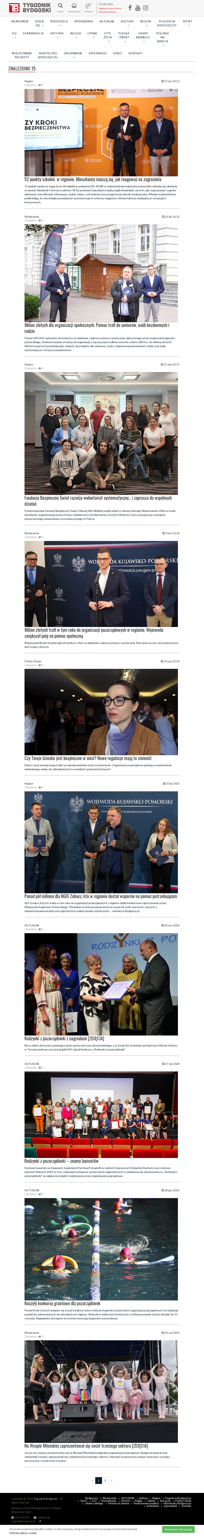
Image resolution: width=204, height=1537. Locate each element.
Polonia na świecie (118, 1503)
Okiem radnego (94, 1503)
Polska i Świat (183, 1500)
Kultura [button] (127, 21)
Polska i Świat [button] (123, 35)
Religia (138, 1500)
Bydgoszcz (91, 1498)
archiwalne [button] (73, 53)
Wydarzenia (83, 21)
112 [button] (14, 33)
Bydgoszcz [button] (59, 21)
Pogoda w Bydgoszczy (167, 23)
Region (156, 1498)
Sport (83, 1500)
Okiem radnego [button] (143, 35)
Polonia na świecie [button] (162, 37)
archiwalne (152, 1505)
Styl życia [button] (108, 35)
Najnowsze (20, 21)
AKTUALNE (106, 21)
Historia (125, 1500)
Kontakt (135, 53)
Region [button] (145, 21)
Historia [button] (57, 33)
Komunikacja (33, 33)
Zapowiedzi (98, 53)
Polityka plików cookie (23, 1533)
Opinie (151, 1500)
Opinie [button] (92, 33)
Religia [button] (75, 33)
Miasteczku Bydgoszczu (48, 55)
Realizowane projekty (22, 55)
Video (117, 53)
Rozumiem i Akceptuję (178, 1529)
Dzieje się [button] (39, 23)
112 (94, 1500)
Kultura (143, 1498)
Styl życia (165, 1500)
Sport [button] (187, 21)
